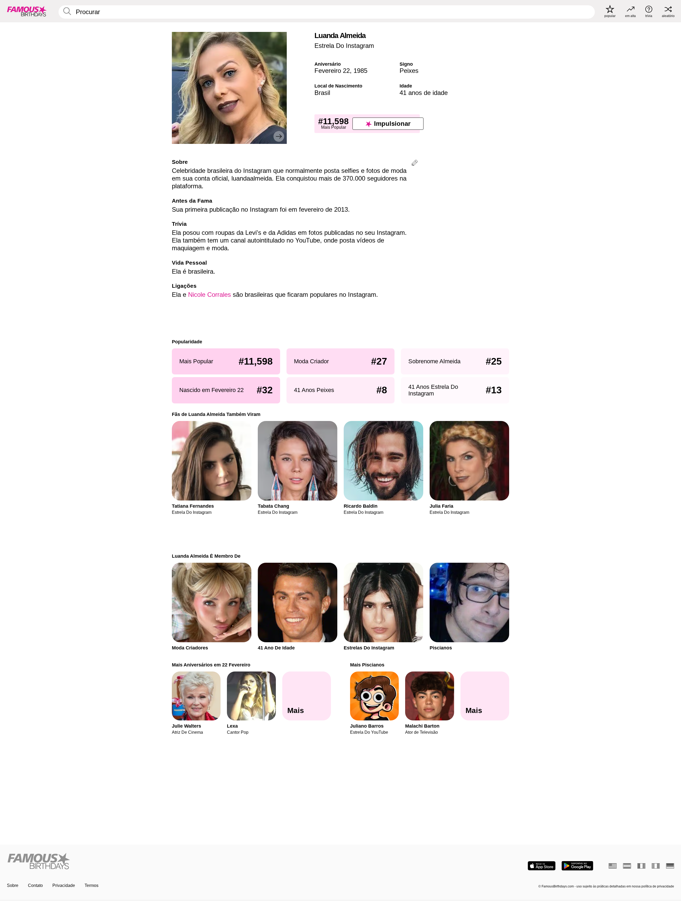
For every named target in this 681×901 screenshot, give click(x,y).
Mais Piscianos (367, 665)
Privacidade (63, 885)
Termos (91, 885)
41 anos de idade (424, 92)
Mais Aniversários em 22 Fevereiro (211, 665)
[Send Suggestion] (415, 164)
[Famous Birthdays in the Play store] (577, 865)
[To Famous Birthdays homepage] (26, 11)
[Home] (172, 861)
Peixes (409, 70)
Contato (35, 885)
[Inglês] (613, 866)
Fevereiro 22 (332, 70)
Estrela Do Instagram (344, 45)
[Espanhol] (627, 866)
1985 (360, 70)
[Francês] (641, 866)
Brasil (322, 92)
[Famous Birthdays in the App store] (541, 865)
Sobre (12, 885)
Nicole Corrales (209, 294)
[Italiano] (656, 866)
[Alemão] (670, 866)
